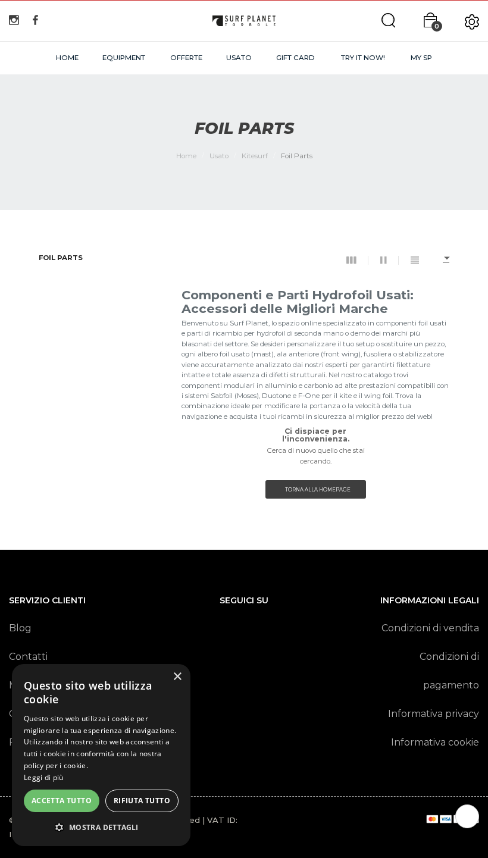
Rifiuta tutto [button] (142, 801)
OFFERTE (186, 58)
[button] (101, 827)
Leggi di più (44, 777)
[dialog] (101, 755)
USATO (239, 58)
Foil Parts (61, 258)
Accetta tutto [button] (62, 801)
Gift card (295, 58)
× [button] (177, 676)
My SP (421, 58)
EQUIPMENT (123, 58)
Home (67, 58)
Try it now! (363, 58)
